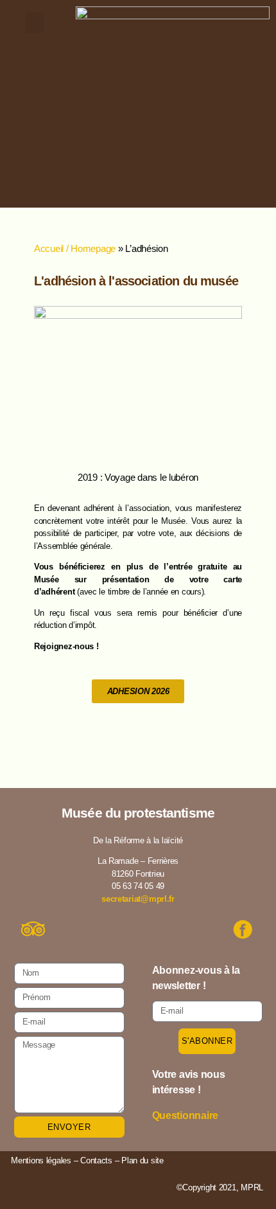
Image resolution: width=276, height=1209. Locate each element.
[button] (35, 22)
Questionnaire (185, 1115)
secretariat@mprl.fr (138, 899)
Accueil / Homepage (75, 248)
